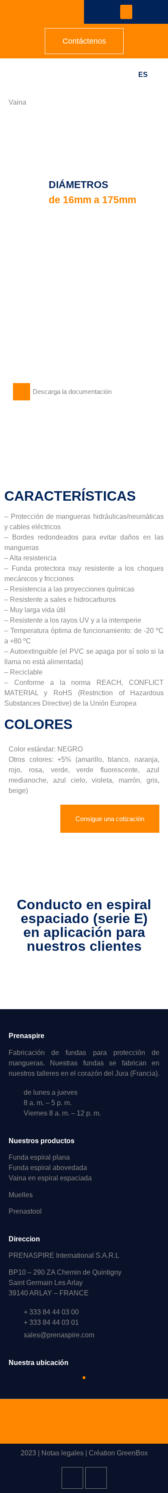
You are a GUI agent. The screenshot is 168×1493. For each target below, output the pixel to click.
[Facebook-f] (96, 1478)
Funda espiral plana (39, 1157)
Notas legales (62, 1453)
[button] (126, 12)
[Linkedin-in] (72, 1478)
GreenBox (132, 1453)
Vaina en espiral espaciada (50, 1178)
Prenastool (25, 1211)
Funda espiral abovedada (48, 1167)
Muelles (21, 1195)
